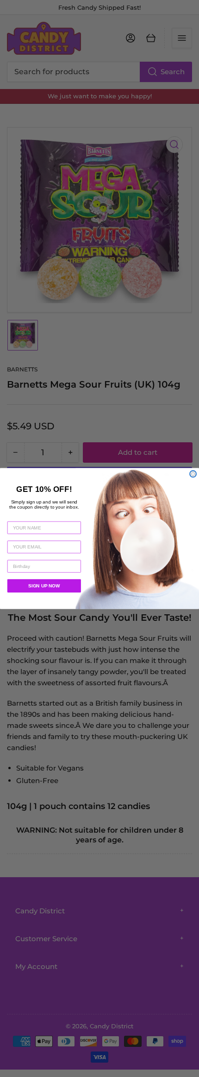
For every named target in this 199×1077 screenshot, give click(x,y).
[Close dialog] (193, 474)
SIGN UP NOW (44, 585)
